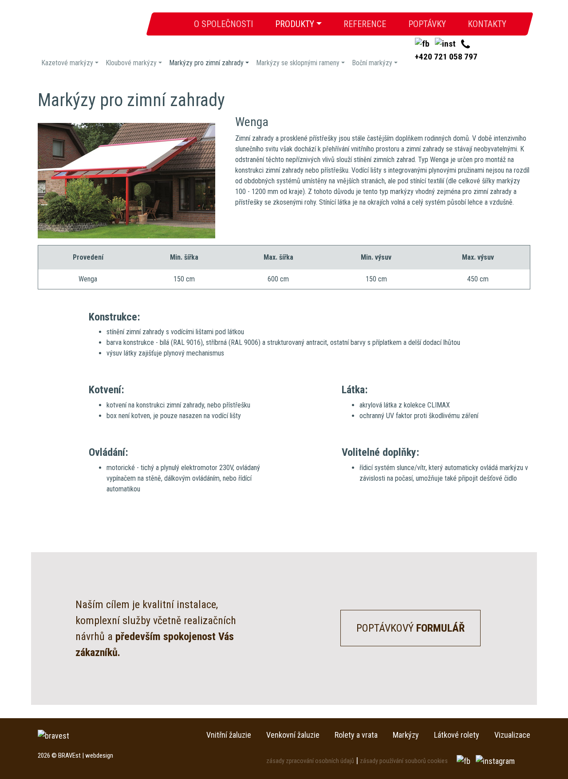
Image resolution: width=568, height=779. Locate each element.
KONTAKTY (487, 24)
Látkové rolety (456, 734)
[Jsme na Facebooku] (464, 760)
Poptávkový (410, 628)
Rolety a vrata (356, 734)
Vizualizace (512, 734)
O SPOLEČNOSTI (229, 24)
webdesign (99, 755)
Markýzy (406, 734)
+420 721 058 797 (446, 56)
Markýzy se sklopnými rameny (297, 63)
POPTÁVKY (427, 24)
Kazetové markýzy (67, 63)
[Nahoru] (541, 752)
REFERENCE (364, 24)
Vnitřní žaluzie (228, 734)
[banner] (90, 28)
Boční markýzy (372, 63)
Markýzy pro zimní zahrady (206, 63)
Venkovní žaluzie (293, 734)
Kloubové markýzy (131, 63)
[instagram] (446, 44)
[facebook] (423, 44)
